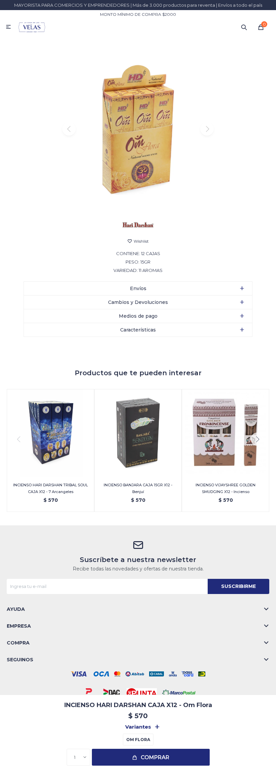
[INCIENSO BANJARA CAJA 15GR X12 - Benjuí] (138, 433)
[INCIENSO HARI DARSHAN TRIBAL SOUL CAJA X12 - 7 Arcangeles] (50, 433)
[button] (244, 27)
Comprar (155, 757)
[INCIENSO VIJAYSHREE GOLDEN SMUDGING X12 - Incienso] (225, 433)
